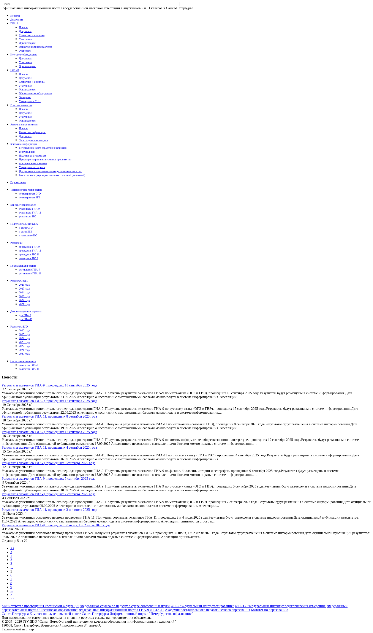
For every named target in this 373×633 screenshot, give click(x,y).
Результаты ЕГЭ (19, 326)
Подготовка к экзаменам (32, 155)
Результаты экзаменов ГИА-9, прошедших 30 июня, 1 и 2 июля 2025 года (56, 525)
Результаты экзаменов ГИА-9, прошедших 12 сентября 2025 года (49, 432)
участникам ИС (27, 216)
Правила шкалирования (23, 265)
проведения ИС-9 (28, 258)
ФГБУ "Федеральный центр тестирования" (202, 606)
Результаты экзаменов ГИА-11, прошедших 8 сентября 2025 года (49, 416)
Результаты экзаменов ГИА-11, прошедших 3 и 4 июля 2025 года (49, 509)
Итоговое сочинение (21, 105)
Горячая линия (18, 182)
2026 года (24, 284)
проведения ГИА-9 (29, 246)
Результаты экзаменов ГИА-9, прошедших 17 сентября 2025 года (49, 401)
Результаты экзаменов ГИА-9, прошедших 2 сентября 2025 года (48, 494)
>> (12, 598)
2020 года (24, 353)
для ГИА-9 (25, 315)
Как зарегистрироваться (23, 204)
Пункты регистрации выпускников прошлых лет (45, 159)
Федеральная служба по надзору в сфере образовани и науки (125, 606)
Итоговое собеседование (23, 54)
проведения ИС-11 (29, 254)
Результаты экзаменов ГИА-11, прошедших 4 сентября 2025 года (49, 447)
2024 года (24, 292)
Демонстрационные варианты (26, 311)
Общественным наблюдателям (35, 46)
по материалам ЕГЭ (29, 197)
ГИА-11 (14, 70)
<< (12, 548)
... (11, 567)
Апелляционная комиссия (24, 124)
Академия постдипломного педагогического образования (207, 610)
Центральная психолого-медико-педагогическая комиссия (50, 171)
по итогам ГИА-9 (28, 365)
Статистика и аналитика (31, 35)
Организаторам (27, 42)
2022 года (24, 300)
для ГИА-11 (25, 319)
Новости (15, 15)
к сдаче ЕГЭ (25, 231)
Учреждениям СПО (30, 101)
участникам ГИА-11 (30, 212)
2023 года (24, 296)
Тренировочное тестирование (26, 189)
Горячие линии (27, 151)
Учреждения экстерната (32, 167)
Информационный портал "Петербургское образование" (151, 614)
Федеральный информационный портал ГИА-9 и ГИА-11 (121, 610)
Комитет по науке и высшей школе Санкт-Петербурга (69, 614)
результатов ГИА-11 (30, 273)
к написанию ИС (28, 235)
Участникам (25, 39)
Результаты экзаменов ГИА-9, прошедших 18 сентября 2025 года (49, 385)
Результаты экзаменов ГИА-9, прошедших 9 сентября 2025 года (48, 463)
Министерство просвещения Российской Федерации (40, 606)
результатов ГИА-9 (29, 269)
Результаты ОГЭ (19, 280)
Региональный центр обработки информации (43, 147)
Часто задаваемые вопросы (33, 140)
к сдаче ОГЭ (26, 227)
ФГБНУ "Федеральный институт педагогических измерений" (280, 606)
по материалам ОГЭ (30, 193)
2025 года (24, 288)
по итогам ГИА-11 (29, 368)
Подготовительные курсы (24, 223)
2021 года (24, 304)
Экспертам (25, 50)
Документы (16, 19)
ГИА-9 (14, 23)
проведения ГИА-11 (30, 250)
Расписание (16, 242)
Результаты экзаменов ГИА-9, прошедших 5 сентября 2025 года (48, 478)
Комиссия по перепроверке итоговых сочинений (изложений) (52, 175)
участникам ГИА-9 (29, 208)
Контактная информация (32, 132)
